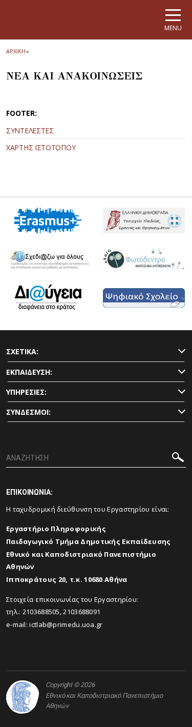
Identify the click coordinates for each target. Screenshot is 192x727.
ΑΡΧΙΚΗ (15, 51)
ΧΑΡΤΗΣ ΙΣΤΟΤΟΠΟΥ (40, 147)
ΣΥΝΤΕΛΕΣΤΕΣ (30, 130)
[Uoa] (22, 697)
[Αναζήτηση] (178, 459)
